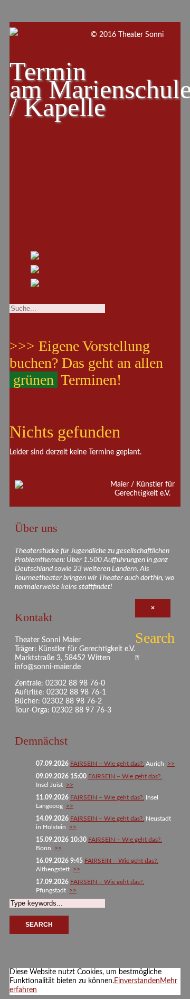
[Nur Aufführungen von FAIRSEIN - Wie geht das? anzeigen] (77, 258)
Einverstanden (137, 981)
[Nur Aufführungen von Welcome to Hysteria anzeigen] (69, 285)
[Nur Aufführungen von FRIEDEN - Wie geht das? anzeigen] (77, 271)
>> (171, 763)
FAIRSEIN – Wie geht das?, (107, 763)
